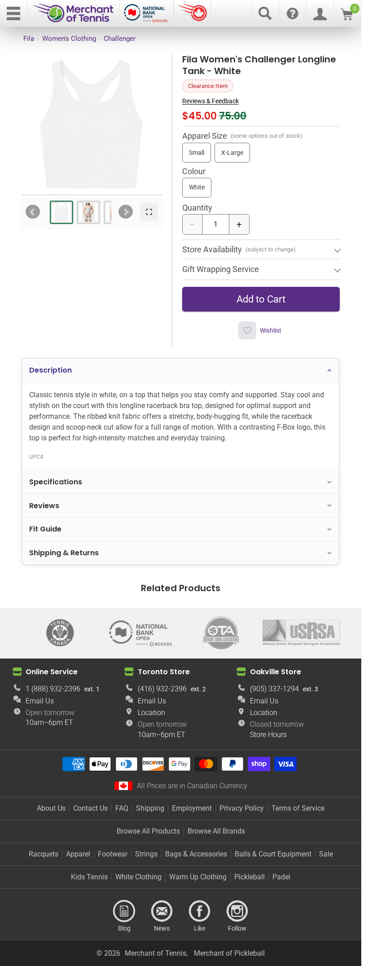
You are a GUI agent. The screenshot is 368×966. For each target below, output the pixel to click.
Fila (28, 39)
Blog (124, 911)
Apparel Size (204, 136)
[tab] (61, 212)
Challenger (120, 39)
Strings (146, 854)
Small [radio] (196, 152)
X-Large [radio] (232, 152)
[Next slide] (125, 212)
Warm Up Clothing (198, 877)
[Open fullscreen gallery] (149, 212)
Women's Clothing (69, 39)
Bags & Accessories (196, 854)
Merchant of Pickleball (229, 953)
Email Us (40, 701)
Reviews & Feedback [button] (210, 101)
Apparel (78, 854)
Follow (237, 911)
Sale (326, 854)
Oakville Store (275, 672)
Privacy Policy (241, 808)
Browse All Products (148, 831)
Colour (194, 171)
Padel (281, 877)
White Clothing (138, 877)
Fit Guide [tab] (45, 529)
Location (151, 712)
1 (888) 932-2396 (53, 689)
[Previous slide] (33, 212)
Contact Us (90, 808)
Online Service (52, 672)
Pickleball (249, 877)
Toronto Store (164, 672)
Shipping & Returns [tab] (64, 553)
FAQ (121, 808)
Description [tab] (50, 370)
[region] (91, 123)
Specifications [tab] (55, 482)
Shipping (150, 808)
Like (200, 911)
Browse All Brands (216, 831)
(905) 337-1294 (274, 689)
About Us (51, 808)
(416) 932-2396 (162, 689)
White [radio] (197, 187)
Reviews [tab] (44, 506)
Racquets (43, 854)
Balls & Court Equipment (273, 854)
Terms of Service (298, 808)
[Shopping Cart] (347, 17)
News (162, 911)
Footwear (112, 854)
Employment (192, 808)
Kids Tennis (89, 877)
